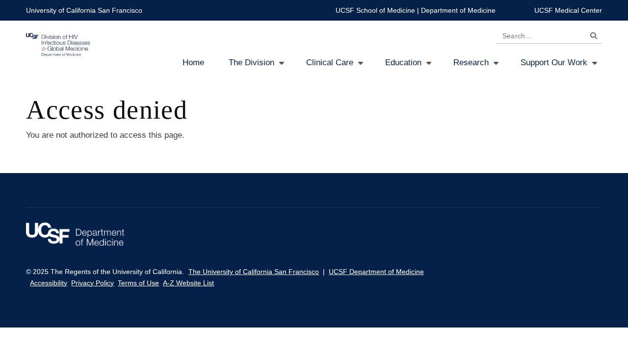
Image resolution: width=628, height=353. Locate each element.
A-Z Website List (188, 283)
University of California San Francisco (84, 10)
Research (471, 62)
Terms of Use (138, 283)
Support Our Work (554, 62)
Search (591, 37)
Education (403, 62)
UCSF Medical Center (568, 10)
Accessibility (48, 283)
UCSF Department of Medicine (376, 272)
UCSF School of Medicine (375, 10)
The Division (251, 62)
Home (193, 62)
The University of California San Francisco (253, 272)
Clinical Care (329, 62)
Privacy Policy (92, 283)
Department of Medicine (458, 10)
